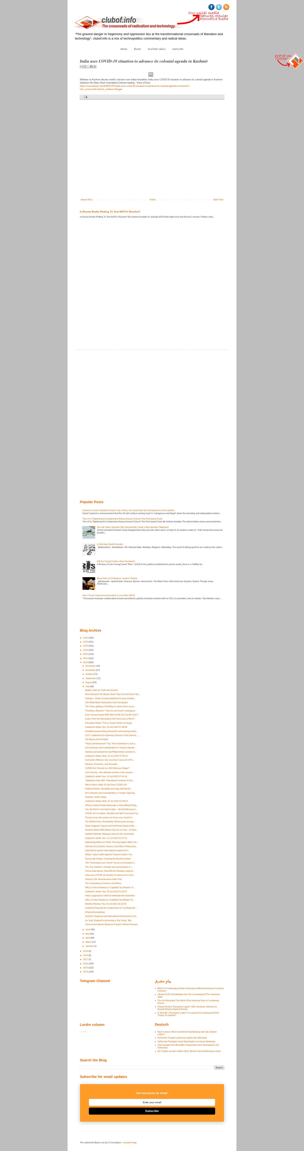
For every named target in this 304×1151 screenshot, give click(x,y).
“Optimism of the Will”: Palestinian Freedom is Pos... (109, 780)
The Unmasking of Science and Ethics (103, 883)
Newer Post (86, 199)
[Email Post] (85, 97)
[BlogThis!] (85, 66)
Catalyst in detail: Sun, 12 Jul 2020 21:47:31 (106, 838)
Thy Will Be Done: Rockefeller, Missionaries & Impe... (110, 821)
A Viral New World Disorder (110, 544)
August (89, 682)
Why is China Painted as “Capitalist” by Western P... (109, 887)
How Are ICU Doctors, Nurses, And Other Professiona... (111, 846)
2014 (85, 972)
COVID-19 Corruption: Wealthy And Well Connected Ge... (112, 813)
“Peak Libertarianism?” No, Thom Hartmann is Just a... (111, 743)
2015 (85, 967)
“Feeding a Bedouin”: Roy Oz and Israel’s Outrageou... (111, 711)
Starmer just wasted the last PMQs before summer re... (111, 752)
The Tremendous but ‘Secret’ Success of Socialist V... (110, 863)
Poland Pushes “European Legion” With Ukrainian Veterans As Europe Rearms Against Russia (187, 1007)
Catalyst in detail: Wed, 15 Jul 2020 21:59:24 (106, 801)
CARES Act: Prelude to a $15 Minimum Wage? (107, 768)
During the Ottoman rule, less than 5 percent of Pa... (109, 760)
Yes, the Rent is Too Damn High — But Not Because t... (111, 809)
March (89, 942)
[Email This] (81, 66)
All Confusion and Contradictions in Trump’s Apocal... (110, 747)
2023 (85, 650)
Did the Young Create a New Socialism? (116, 561)
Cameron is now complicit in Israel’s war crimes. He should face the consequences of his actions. (129, 510)
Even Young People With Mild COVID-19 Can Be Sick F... (112, 715)
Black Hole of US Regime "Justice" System (117, 578)
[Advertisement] (90, 279)
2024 (85, 646)
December (91, 666)
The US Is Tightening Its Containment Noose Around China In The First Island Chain (122, 519)
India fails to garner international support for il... (107, 850)
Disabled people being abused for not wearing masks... (111, 731)
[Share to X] (88, 66)
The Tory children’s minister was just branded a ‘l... (109, 867)
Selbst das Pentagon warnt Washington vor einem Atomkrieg (186, 1041)
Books (137, 49)
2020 (85, 662)
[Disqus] (152, 151)
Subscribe (177, 49)
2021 (85, 658)
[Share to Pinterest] (95, 66)
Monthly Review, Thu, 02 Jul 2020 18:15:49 (105, 904)
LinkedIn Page (130, 1142)
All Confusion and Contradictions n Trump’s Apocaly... (110, 793)
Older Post (218, 199)
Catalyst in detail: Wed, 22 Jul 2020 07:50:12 (106, 756)
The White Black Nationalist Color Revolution (106, 702)
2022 (85, 654)
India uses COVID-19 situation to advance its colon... (110, 875)
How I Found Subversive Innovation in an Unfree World (109, 595)
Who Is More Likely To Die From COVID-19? (106, 785)
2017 (85, 959)
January (90, 946)
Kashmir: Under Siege (95, 797)
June (88, 929)
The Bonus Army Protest (96, 739)
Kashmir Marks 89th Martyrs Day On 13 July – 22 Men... (111, 830)
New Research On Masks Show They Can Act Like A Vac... (112, 694)
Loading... (84, 1031)
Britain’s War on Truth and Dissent (101, 690)
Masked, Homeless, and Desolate (101, 764)
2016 (85, 963)
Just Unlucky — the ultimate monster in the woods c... (110, 772)
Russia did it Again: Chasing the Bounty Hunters (108, 858)
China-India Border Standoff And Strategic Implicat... (110, 871)
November (91, 670)
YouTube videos (157, 49)
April (88, 938)
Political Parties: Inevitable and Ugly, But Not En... (108, 789)
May (88, 934)
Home (124, 49)
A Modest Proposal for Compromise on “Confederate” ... (111, 908)
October (90, 674)
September (91, 678)
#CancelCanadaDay (95, 912)
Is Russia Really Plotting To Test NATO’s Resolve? (110, 211)
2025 (85, 642)
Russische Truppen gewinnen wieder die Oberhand (182, 1038)
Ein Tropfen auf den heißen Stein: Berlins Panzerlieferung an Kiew (189, 1051)
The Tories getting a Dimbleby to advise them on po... (110, 706)
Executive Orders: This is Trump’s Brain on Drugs (108, 723)
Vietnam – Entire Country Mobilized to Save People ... (110, 698)
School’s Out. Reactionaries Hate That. (103, 879)
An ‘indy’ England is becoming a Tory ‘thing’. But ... (109, 920)
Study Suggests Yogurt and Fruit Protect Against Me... (110, 826)
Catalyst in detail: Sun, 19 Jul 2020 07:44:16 (106, 776)
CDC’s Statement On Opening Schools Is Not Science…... (112, 735)
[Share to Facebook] (91, 66)
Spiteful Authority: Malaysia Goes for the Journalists (109, 834)
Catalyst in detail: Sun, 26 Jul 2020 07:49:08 (106, 727)
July (88, 686)
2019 (85, 951)
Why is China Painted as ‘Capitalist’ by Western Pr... (109, 900)
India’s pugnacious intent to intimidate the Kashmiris (110, 895)
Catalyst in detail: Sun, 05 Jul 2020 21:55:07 (106, 891)
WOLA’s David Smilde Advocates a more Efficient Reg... (111, 805)
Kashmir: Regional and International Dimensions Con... (111, 916)
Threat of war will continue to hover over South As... (109, 817)
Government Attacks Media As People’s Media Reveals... (112, 924)
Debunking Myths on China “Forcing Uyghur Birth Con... (111, 842)
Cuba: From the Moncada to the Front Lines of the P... (110, 719)
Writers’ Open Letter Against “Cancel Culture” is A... (109, 854)
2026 (85, 638)
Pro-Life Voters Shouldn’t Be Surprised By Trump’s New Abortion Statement (133, 527)
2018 (85, 955)
